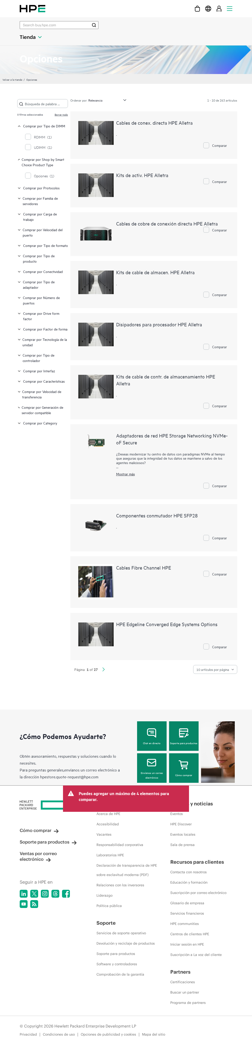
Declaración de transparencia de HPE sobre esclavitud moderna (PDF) (126, 870)
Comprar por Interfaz (39, 370)
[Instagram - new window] (45, 894)
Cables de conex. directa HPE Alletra (154, 123)
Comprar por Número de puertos (41, 300)
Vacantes (103, 834)
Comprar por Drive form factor (41, 316)
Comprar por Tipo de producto (39, 258)
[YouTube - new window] (24, 904)
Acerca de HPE (108, 814)
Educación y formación (188, 882)
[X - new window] (34, 894)
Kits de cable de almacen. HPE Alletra (155, 272)
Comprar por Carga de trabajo (40, 216)
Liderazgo (104, 895)
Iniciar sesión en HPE (187, 944)
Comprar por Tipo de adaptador (39, 284)
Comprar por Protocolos (41, 187)
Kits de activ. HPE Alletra (142, 175)
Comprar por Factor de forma (45, 329)
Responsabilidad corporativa (119, 845)
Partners (180, 972)
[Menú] (229, 8)
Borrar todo (61, 114)
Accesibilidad (107, 824)
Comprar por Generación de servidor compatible (42, 410)
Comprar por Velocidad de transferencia (41, 394)
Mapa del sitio (153, 1034)
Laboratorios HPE (110, 855)
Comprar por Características (44, 381)
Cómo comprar (183, 775)
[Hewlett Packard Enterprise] (32, 8)
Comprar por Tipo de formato (45, 245)
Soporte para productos (183, 743)
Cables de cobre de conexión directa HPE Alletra (167, 223)
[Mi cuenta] (219, 8)
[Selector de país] (208, 8)
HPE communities (184, 923)
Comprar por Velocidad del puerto (43, 232)
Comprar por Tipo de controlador (38, 358)
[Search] (94, 25)
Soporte (106, 923)
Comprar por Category (40, 423)
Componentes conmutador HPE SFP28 (157, 515)
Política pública (109, 906)
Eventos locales (182, 834)
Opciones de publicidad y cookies (108, 1034)
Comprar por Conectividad (43, 271)
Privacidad (28, 1034)
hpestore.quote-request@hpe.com (69, 776)
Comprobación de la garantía (120, 974)
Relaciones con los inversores (120, 885)
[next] (104, 670)
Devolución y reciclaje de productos (125, 943)
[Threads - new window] (55, 894)
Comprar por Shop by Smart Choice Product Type (43, 162)
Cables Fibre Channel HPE (143, 567)
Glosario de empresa (187, 903)
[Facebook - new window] (66, 894)
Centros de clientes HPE (189, 934)
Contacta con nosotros (188, 872)
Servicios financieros (187, 913)
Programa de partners (188, 1002)
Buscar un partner (184, 992)
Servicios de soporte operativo (121, 933)
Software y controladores (116, 964)
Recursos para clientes (197, 862)
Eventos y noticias (191, 803)
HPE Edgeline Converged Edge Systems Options (167, 624)
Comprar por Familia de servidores (40, 201)
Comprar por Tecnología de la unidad (44, 342)
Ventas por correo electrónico (38, 856)
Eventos (176, 814)
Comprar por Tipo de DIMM (44, 125)
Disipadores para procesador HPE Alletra (159, 324)
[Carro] (197, 8)
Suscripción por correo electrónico (198, 893)
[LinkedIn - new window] (24, 894)
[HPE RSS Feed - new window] (34, 904)
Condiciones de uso (59, 1034)
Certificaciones (182, 982)
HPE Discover (181, 824)
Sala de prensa (182, 845)
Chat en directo (151, 743)
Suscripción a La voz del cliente (196, 954)
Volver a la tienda (12, 79)
